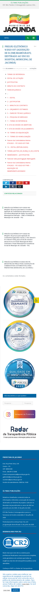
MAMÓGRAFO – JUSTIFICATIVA (18, 155)
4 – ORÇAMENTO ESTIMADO (17, 109)
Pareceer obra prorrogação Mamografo (21, 159)
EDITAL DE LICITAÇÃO (15, 78)
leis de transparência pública (22, 561)
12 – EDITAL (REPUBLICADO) (17, 147)
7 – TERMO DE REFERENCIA (17, 121)
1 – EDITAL (11, 98)
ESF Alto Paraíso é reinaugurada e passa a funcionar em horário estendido (20, 5)
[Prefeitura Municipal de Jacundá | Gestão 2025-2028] (19, 22)
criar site (16, 553)
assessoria (25, 555)
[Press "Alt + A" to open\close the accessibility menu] (36, 300)
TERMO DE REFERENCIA (16, 74)
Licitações (33, 68)
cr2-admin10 (9, 68)
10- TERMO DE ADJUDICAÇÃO (18, 133)
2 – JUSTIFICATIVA (13, 101)
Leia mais (25, 584)
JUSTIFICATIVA (12, 82)
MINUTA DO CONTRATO (16, 86)
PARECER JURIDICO (14, 90)
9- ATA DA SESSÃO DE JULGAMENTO (20, 129)
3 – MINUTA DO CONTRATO (17, 105)
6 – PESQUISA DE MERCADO (17, 117)
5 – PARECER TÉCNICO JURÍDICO (19, 113)
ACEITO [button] (15, 590)
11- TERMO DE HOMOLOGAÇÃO (18, 136)
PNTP (12, 568)
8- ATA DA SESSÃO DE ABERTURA (19, 125)
